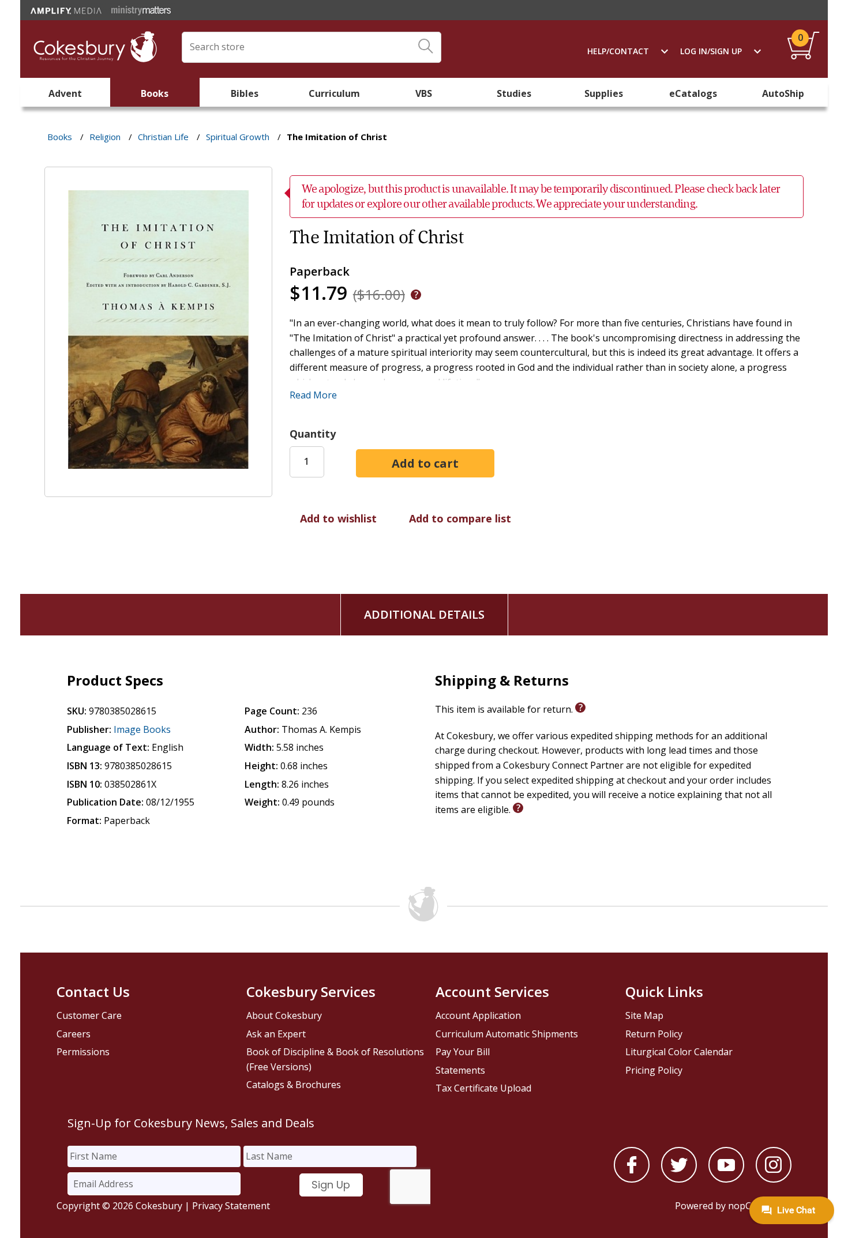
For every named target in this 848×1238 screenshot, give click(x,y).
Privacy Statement (231, 1205)
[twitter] (679, 1179)
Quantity (313, 434)
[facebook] (632, 1179)
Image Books (142, 729)
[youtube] (726, 1179)
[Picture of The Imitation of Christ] (158, 488)
